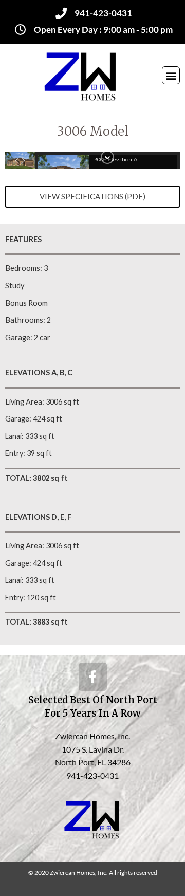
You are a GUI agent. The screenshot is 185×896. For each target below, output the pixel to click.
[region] (92, 160)
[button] (171, 75)
